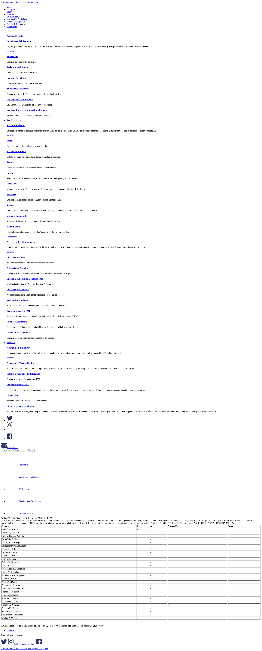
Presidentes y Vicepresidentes (20, 363)
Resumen (11, 162)
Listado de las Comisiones (18, 332)
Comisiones (12, 237)
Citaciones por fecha (16, 257)
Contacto (10, 630)
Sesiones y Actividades (17, 322)
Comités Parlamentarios (18, 384)
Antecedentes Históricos (18, 88)
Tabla (9, 141)
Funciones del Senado (19, 41)
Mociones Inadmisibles (17, 216)
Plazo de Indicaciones (16, 151)
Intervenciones (13, 227)
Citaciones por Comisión (18, 289)
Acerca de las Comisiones (21, 242)
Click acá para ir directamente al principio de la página (24, 648)
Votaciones (12, 184)
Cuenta (10, 173)
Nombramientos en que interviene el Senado (27, 110)
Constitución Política (16, 78)
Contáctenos (12, 447)
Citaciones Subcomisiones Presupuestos (25, 279)
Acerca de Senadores (18, 347)
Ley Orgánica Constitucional (20, 99)
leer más (10, 51)
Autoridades (12, 56)
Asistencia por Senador (17, 268)
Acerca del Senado (15, 36)
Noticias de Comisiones (17, 300)
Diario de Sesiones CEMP (18, 311)
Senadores (11, 342)
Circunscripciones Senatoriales (21, 406)
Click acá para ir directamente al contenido (19, 2)
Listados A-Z (13, 395)
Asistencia (11, 194)
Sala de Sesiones (14, 120)
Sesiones (10, 205)
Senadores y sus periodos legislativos (23, 374)
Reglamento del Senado (17, 67)
